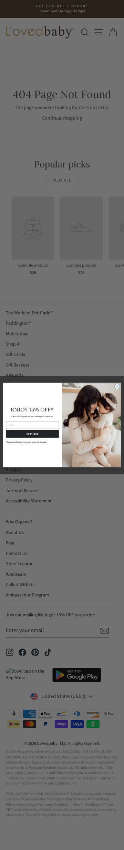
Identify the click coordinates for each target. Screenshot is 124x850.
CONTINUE (33, 434)
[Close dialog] (117, 386)
